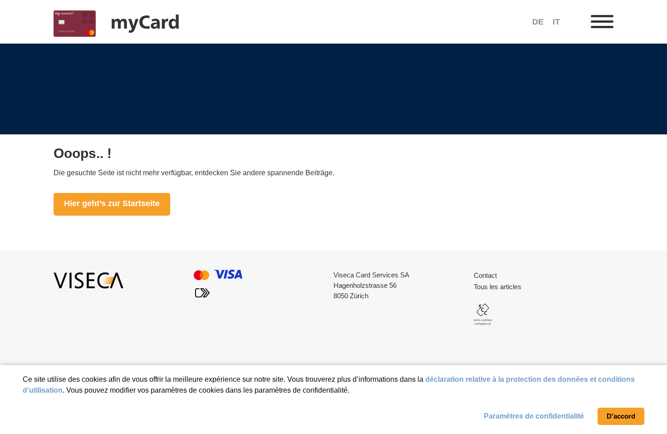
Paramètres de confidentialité (534, 416)
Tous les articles (497, 287)
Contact (485, 275)
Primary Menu (602, 22)
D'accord (621, 416)
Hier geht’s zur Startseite (112, 203)
